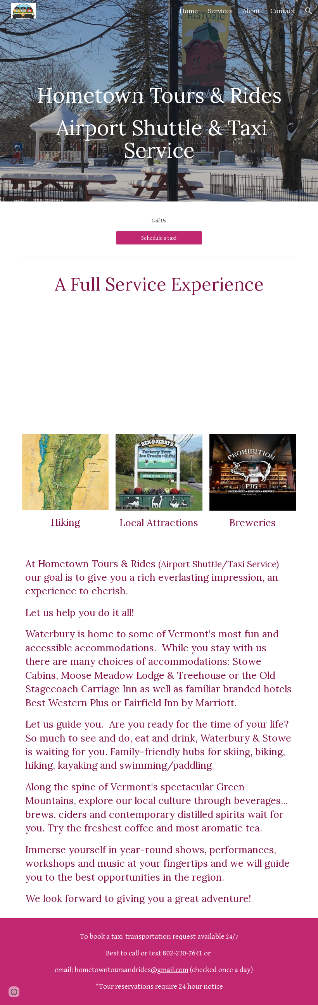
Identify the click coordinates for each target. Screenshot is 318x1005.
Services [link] (220, 11)
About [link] (251, 11)
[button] (308, 11)
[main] (159, 100)
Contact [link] (282, 11)
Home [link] (189, 11)
